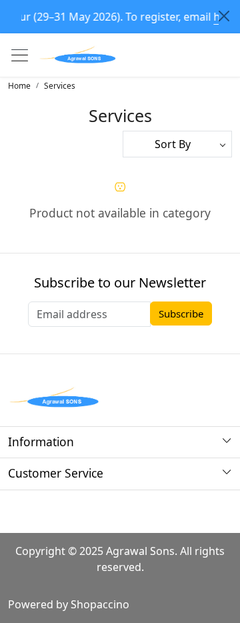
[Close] (224, 16)
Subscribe (181, 313)
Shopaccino (100, 604)
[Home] (78, 55)
